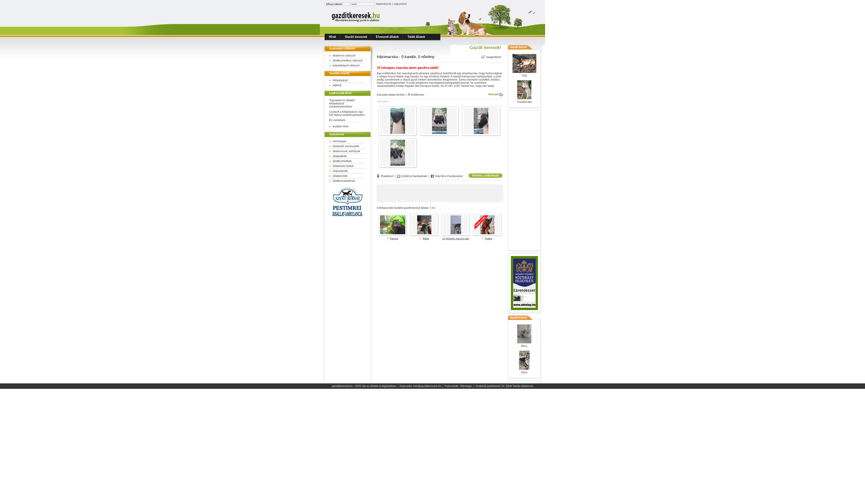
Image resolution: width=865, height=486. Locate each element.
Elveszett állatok (387, 36)
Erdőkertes (417, 94)
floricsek (493, 94)
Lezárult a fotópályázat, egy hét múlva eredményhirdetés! (347, 113)
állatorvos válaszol (344, 55)
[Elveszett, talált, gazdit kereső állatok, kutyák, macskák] (356, 21)
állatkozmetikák (342, 161)
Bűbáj (426, 238)
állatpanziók (340, 176)
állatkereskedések (344, 180)
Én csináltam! (337, 120)
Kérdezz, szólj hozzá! (485, 175)
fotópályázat (340, 80)
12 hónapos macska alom (456, 238)
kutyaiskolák (340, 171)
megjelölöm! (493, 57)
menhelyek (339, 141)
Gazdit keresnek (356, 36)
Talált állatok (416, 36)
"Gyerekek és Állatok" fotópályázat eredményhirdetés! (342, 103)
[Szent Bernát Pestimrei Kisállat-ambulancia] (347, 217)
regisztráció (400, 3)
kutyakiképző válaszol (346, 65)
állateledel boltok (343, 166)
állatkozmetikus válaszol (347, 60)
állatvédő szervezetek (346, 146)
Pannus (394, 238)
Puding (488, 238)
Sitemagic (466, 386)
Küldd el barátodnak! (414, 176)
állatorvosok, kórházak (346, 151)
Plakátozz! (387, 176)
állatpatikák (340, 156)
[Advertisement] (440, 193)
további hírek (340, 126)
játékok (337, 85)
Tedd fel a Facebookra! (448, 176)
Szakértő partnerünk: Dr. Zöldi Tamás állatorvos (504, 386)
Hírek (332, 36)
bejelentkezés (383, 3)
